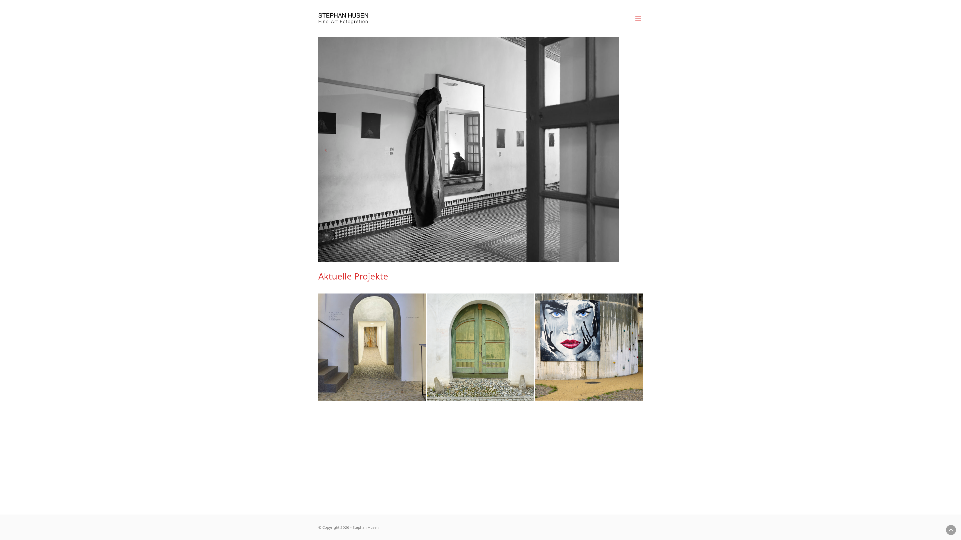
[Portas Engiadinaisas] (480, 347)
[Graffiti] (589, 347)
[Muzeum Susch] (372, 347)
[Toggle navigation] (638, 18)
